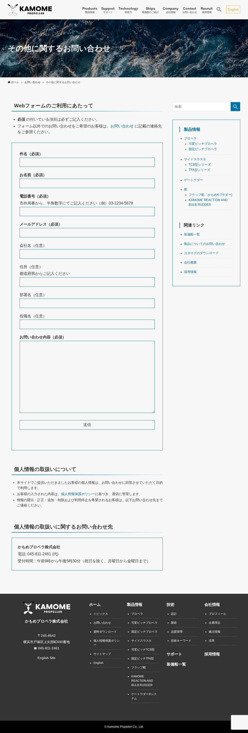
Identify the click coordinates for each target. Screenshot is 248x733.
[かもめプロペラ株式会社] (30, 9)
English (233, 9)
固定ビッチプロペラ (203, 149)
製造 (174, 622)
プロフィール (217, 614)
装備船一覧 (192, 234)
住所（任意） (31, 267)
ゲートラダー (193, 180)
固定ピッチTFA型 (142, 658)
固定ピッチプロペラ (144, 631)
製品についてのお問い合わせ (204, 244)
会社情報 (212, 604)
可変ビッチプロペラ (203, 144)
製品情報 (192, 129)
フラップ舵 (138, 667)
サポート (174, 654)
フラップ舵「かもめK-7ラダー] (210, 195)
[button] (219, 9)
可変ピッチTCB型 (143, 649)
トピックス (100, 614)
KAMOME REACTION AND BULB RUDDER (142, 681)
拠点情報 (214, 631)
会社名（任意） (33, 245)
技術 (170, 604)
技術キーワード (181, 640)
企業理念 (214, 622)
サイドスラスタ (195, 159)
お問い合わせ (122, 126)
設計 (174, 614)
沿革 (212, 640)
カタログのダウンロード (201, 253)
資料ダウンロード (105, 631)
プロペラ (190, 138)
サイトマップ (102, 654)
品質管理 (177, 631)
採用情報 (190, 272)
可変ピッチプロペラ (144, 622)
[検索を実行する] (235, 106)
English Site (46, 658)
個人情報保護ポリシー (78, 494)
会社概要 (190, 262)
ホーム (95, 604)
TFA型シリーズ (199, 170)
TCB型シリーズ (200, 164)
